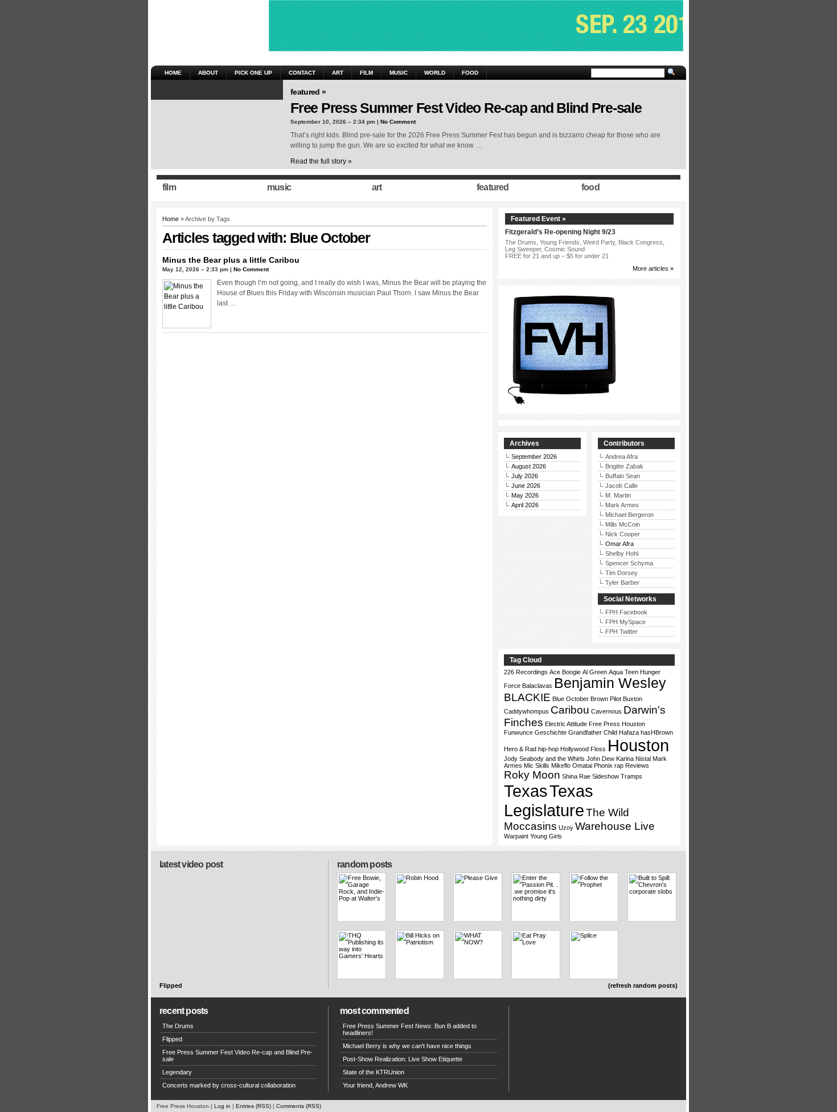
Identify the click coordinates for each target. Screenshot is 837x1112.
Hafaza (629, 732)
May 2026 (525, 495)
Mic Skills (536, 765)
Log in (222, 1106)
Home (173, 73)
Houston (638, 745)
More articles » (653, 268)
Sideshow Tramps (617, 776)
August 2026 (528, 466)
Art (337, 73)
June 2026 (525, 485)
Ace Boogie (565, 672)
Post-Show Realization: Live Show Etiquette (402, 1059)
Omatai (582, 765)
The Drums (178, 1026)
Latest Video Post (191, 864)
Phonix (603, 765)
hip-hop (548, 749)
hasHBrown (657, 732)
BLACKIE (527, 697)
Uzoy (566, 827)
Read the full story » (321, 161)
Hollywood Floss (583, 749)
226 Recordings (526, 672)
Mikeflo (561, 765)
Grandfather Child (592, 732)
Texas (526, 790)
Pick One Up (253, 73)
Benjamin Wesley (610, 683)
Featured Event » (538, 219)
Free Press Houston (617, 723)
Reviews (637, 765)
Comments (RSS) (298, 1106)
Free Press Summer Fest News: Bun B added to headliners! (410, 1029)
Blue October (570, 698)
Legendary (177, 1072)
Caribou (570, 710)
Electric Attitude (566, 723)
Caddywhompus (526, 711)
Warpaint (516, 836)
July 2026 (524, 476)
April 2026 (525, 505)
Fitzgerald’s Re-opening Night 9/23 (560, 232)
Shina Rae (576, 776)
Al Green (594, 672)
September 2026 (534, 456)
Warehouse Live (615, 826)
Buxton (632, 698)
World (434, 73)
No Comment (398, 122)
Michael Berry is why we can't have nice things (407, 1045)
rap (618, 765)
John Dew (600, 758)
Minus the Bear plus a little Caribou (230, 259)
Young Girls (546, 836)
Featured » (308, 91)
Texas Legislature (548, 800)
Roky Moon (532, 775)
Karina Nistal (633, 758)
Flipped (170, 985)
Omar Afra (619, 543)
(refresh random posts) (643, 985)
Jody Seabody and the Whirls (544, 758)
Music (398, 73)
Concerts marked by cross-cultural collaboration (229, 1085)
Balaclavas (537, 685)
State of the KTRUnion (373, 1072)
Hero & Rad (520, 749)
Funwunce (518, 732)
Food (470, 73)
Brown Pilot (605, 698)
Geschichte (551, 732)
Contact (302, 73)
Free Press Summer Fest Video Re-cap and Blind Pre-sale (466, 108)
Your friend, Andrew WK (375, 1085)
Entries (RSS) (253, 1106)
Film (366, 73)
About (208, 73)
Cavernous (606, 711)
